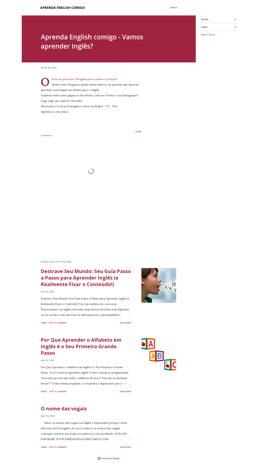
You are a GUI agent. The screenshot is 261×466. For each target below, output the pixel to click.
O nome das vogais (64, 408)
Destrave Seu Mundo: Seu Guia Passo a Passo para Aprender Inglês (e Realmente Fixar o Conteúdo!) (86, 278)
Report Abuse (208, 34)
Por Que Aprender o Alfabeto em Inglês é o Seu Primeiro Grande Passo (81, 346)
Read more (125, 322)
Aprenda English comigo (62, 7)
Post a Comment (58, 322)
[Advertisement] (87, 226)
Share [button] (138, 131)
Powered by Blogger (110, 458)
